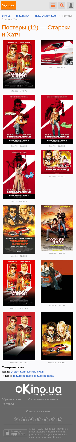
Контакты (8, 404)
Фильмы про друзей (23, 376)
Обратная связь (12, 399)
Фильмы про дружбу (44, 376)
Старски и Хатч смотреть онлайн (27, 372)
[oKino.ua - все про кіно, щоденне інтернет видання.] (9, 5)
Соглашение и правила (43, 399)
